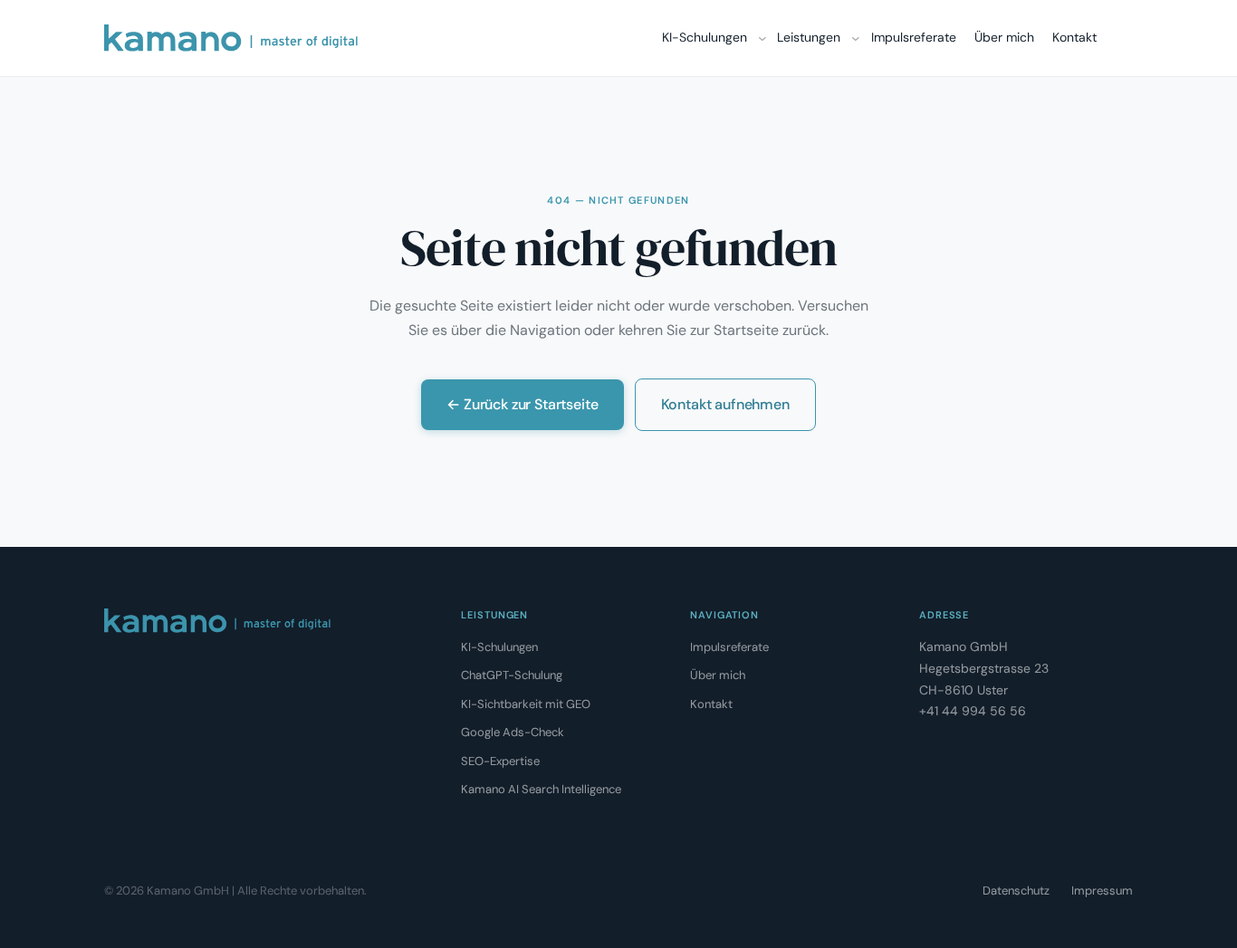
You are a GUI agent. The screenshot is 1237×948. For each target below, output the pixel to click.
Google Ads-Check (512, 732)
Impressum (1102, 890)
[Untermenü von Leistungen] (855, 38)
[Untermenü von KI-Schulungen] (762, 38)
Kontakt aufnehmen (725, 404)
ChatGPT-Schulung (511, 675)
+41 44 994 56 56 (972, 711)
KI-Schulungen (499, 647)
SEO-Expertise (500, 761)
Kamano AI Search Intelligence (541, 789)
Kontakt (711, 704)
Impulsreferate (729, 647)
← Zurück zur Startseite (522, 404)
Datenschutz (1016, 890)
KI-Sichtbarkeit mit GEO (525, 704)
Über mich (717, 675)
